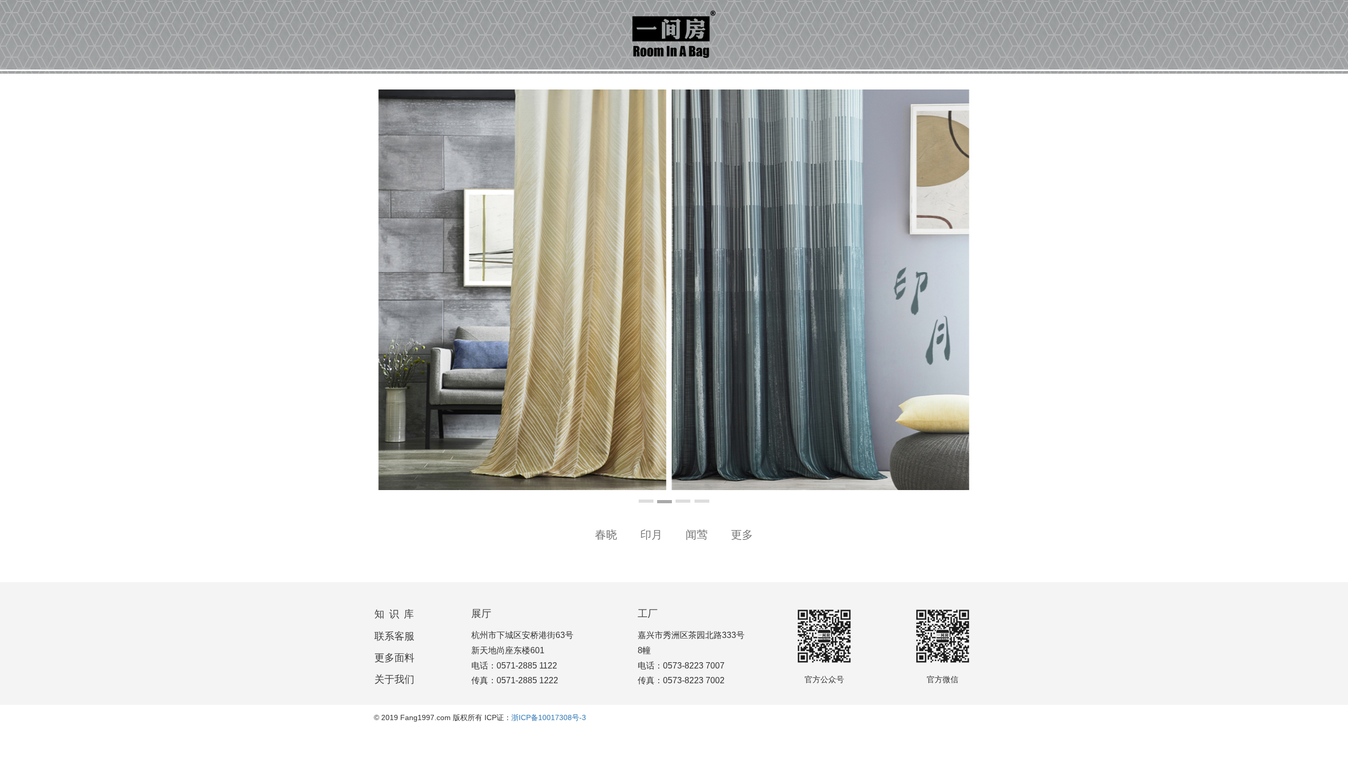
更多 (742, 534)
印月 (651, 534)
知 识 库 (394, 614)
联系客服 (394, 636)
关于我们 (394, 679)
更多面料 (394, 657)
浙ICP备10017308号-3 (548, 717)
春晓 (606, 534)
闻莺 (697, 534)
